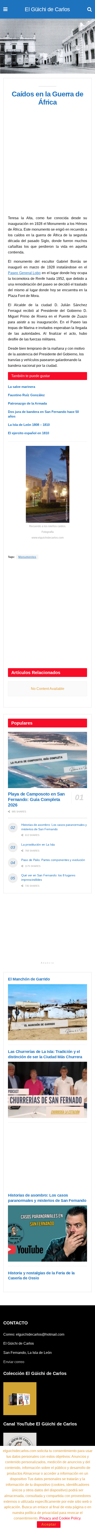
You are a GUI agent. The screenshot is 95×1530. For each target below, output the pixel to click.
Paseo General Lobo (24, 273)
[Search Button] (89, 9)
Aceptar (48, 1524)
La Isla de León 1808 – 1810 (29, 425)
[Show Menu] (5, 9)
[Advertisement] (47, 166)
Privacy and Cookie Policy (59, 1518)
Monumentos (27, 557)
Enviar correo (13, 1362)
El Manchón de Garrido (29, 979)
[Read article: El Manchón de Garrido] (47, 1012)
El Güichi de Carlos (47, 9)
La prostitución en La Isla (38, 844)
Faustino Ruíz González (26, 395)
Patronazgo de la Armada (27, 403)
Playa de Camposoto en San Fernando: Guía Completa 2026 (36, 799)
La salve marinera (21, 387)
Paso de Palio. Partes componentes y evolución (53, 860)
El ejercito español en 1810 (28, 433)
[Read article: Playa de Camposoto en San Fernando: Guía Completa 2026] (47, 760)
